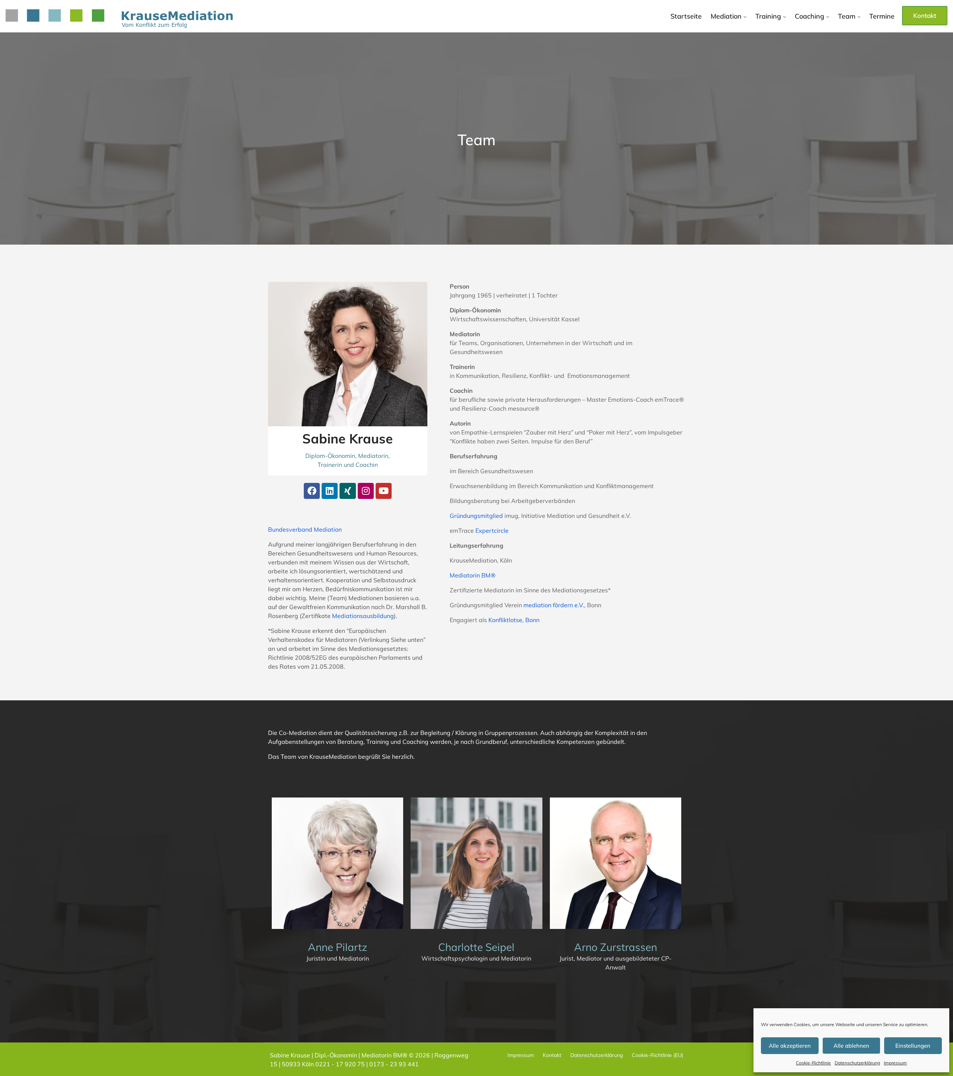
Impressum (895, 1063)
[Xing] (348, 491)
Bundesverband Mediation (305, 529)
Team (846, 16)
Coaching (809, 16)
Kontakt (924, 15)
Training (768, 16)
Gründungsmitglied (476, 515)
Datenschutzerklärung (857, 1063)
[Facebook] (312, 491)
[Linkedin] (330, 491)
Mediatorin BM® (472, 575)
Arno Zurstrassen (615, 947)
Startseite (686, 16)
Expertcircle (492, 530)
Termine (882, 16)
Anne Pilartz (337, 947)
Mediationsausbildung (363, 616)
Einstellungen (912, 1045)
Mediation (726, 16)
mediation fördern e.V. (553, 605)
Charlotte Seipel (476, 947)
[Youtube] (384, 491)
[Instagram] (366, 491)
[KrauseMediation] (119, 18)
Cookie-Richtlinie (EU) (657, 1055)
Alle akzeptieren (790, 1045)
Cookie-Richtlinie (813, 1063)
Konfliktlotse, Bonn (513, 620)
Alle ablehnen (851, 1045)
